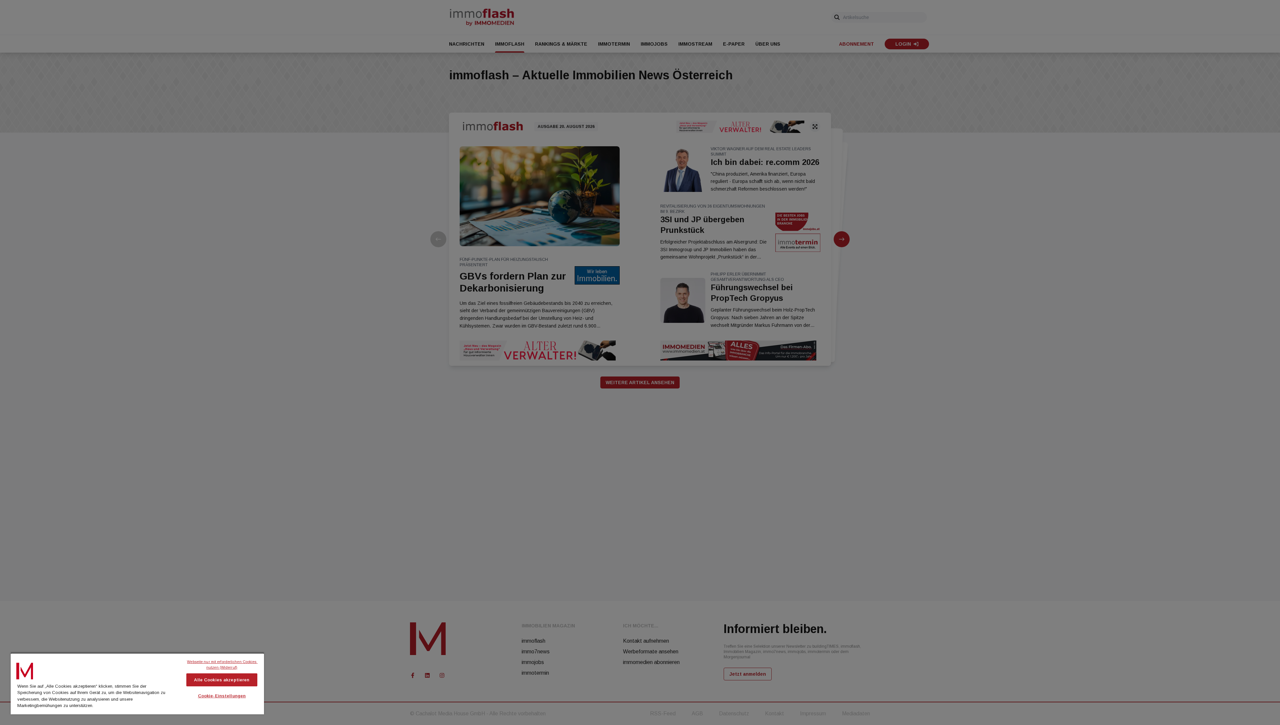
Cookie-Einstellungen (222, 695)
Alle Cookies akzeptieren (221, 679)
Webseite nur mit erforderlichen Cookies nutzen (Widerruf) (222, 664)
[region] (137, 683)
